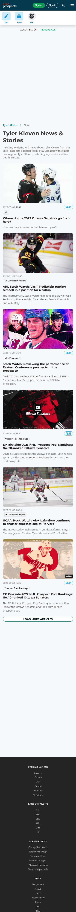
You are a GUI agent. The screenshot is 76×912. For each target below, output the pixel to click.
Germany (38, 790)
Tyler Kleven (10, 125)
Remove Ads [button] (48, 29)
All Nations (38, 794)
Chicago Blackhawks (38, 847)
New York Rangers (38, 860)
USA (38, 781)
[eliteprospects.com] (9, 5)
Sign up (39, 5)
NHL (38, 810)
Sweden (38, 772)
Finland (38, 786)
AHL (38, 823)
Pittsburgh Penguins (38, 864)
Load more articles (38, 619)
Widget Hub (38, 884)
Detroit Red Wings (38, 851)
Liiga (38, 827)
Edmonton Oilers (38, 856)
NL (38, 832)
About (38, 888)
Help (38, 893)
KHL (38, 814)
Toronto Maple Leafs (38, 869)
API (38, 906)
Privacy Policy (38, 897)
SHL (38, 818)
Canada (38, 777)
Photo (38, 902)
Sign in (52, 5)
